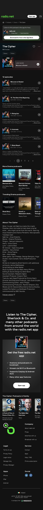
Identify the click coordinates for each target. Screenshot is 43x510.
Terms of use (7, 450)
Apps (26, 453)
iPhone (5, 475)
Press (27, 432)
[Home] (3, 22)
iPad (4, 479)
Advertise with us (30, 436)
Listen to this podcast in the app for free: (17, 27)
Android (5, 483)
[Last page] (32, 161)
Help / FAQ (28, 457)
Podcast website (8, 294)
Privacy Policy (7, 453)
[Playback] (38, 64)
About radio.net (30, 428)
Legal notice (7, 457)
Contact (27, 450)
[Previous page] (14, 161)
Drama (5, 53)
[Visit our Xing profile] (31, 475)
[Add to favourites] (34, 46)
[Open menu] (40, 16)
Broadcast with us (31, 439)
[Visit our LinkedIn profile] (26, 475)
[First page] (10, 161)
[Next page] (28, 161)
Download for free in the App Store (21, 37)
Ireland (22, 493)
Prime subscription (31, 461)
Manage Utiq (7, 461)
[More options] (39, 46)
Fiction (13, 53)
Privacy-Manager (8, 465)
